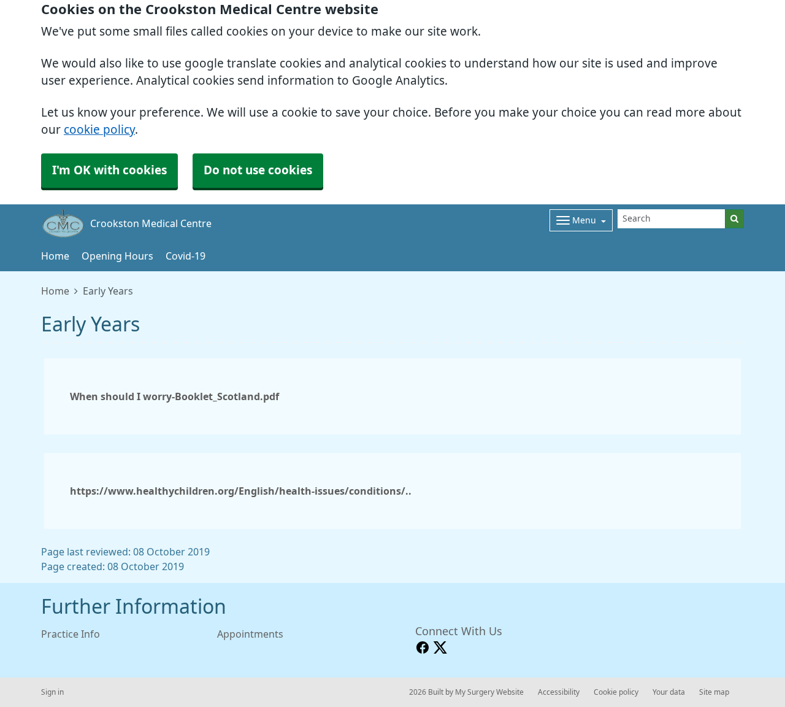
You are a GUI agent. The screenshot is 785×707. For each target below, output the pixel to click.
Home (55, 256)
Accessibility (559, 692)
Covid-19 (185, 256)
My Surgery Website (489, 692)
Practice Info (70, 634)
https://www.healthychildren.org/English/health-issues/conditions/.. (241, 491)
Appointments (250, 634)
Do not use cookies (258, 170)
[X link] (440, 647)
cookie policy (99, 130)
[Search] (734, 218)
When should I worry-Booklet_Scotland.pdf (174, 396)
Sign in (52, 692)
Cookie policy (616, 692)
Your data (669, 692)
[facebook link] (422, 647)
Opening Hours (117, 256)
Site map (714, 692)
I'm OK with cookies (109, 170)
